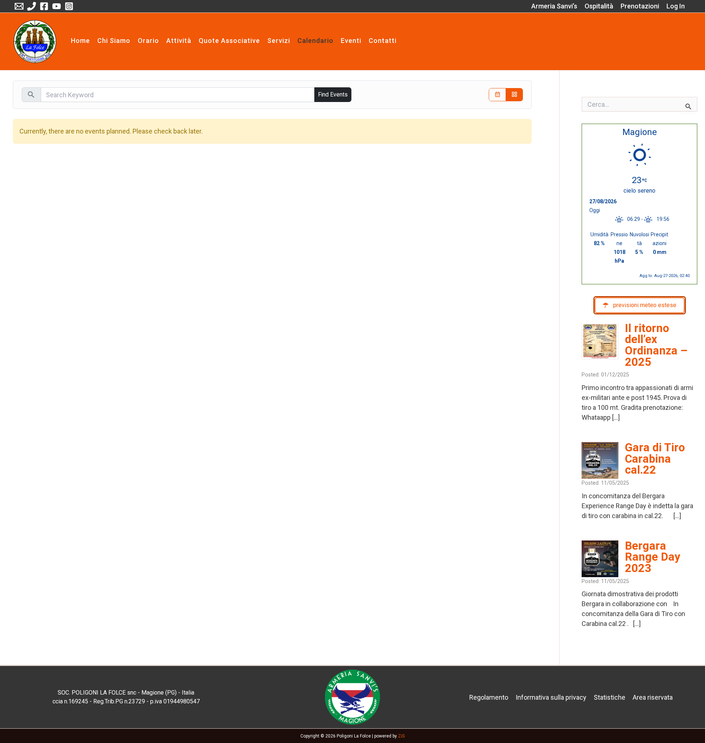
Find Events (333, 94)
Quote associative (229, 40)
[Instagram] (69, 6)
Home (80, 40)
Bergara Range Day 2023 (652, 557)
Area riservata (653, 697)
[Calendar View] (497, 95)
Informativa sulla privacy (551, 697)
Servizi (278, 40)
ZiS (401, 736)
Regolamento (488, 697)
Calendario (315, 40)
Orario (148, 40)
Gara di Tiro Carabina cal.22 (655, 458)
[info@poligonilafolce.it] (19, 6)
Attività (178, 40)
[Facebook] (44, 6)
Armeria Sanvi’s (554, 6)
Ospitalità (599, 6)
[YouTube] (56, 6)
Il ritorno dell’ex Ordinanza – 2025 (656, 345)
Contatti (383, 40)
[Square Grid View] (514, 95)
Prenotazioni (640, 6)
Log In (675, 6)
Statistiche (609, 697)
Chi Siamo (113, 40)
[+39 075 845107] (31, 6)
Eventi (351, 40)
